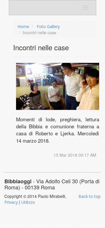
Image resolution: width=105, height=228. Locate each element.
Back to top (89, 196)
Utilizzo (28, 202)
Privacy (11, 202)
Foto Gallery (48, 26)
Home (23, 26)
